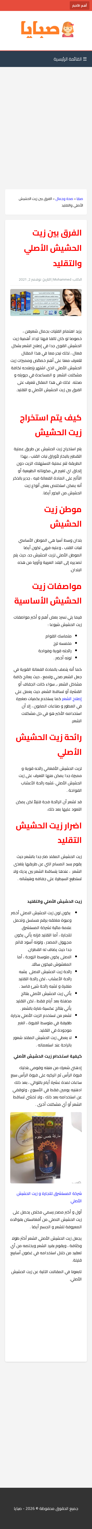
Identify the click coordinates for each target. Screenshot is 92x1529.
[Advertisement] (46, 118)
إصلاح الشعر (72, 698)
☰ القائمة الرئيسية (70, 59)
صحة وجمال (64, 198)
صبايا (80, 198)
